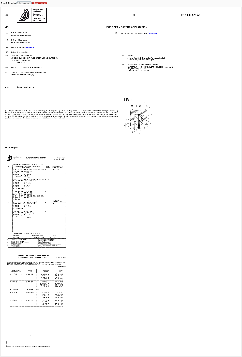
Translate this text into (8, 3)
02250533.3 (29, 47)
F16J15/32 (153, 33)
